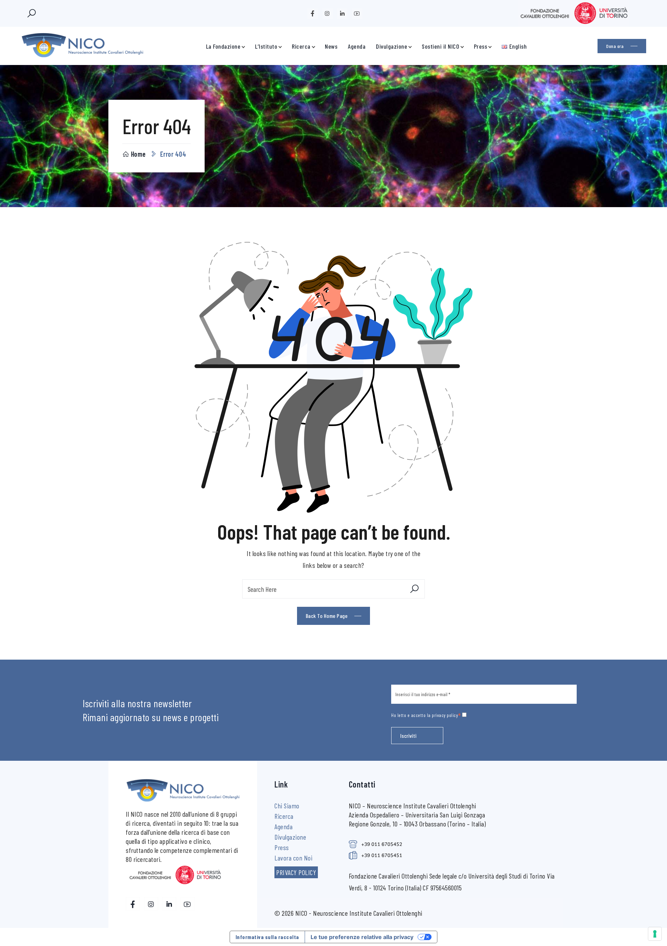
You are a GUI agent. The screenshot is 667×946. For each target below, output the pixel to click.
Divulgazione (391, 46)
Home (138, 154)
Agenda (356, 46)
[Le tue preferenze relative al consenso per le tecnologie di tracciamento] (654, 933)
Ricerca (301, 46)
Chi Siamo (286, 805)
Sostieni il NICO (440, 46)
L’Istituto (266, 46)
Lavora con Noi (293, 858)
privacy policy (445, 715)
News (331, 46)
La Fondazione (223, 46)
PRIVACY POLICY (296, 872)
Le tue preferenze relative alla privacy (362, 936)
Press (480, 46)
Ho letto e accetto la (426, 715)
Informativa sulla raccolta (267, 936)
